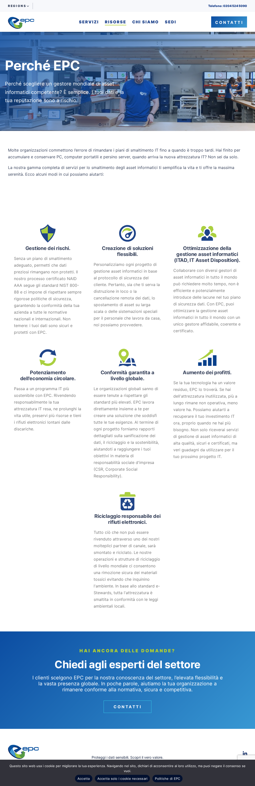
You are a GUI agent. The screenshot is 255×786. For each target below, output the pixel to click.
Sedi (170, 22)
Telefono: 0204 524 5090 (227, 6)
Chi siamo (145, 22)
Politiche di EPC (167, 779)
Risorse (115, 22)
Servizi (89, 22)
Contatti (229, 22)
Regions (17, 6)
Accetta (83, 779)
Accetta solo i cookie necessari (122, 779)
